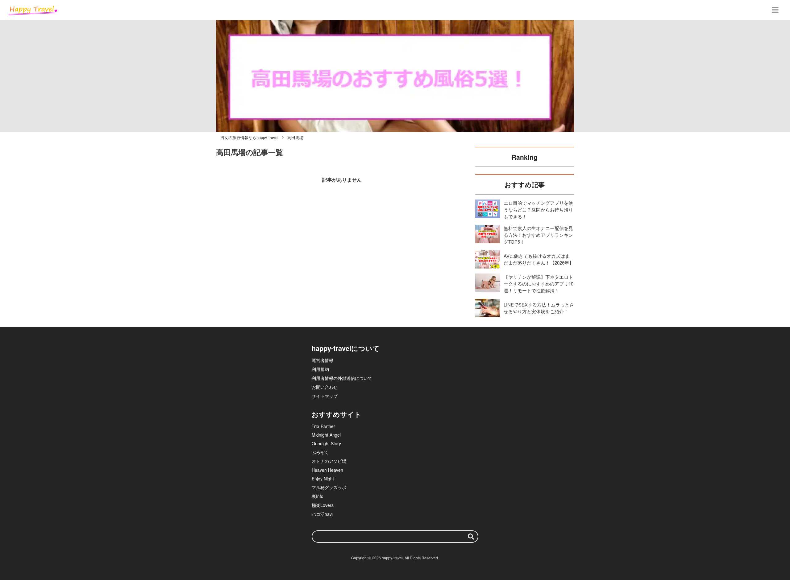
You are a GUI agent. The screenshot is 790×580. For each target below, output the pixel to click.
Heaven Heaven (327, 470)
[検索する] (471, 536)
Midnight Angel (326, 435)
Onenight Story (326, 443)
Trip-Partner (323, 426)
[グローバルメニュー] (775, 9)
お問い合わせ (325, 387)
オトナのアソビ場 (329, 461)
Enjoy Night (323, 478)
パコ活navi (322, 514)
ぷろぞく (320, 452)
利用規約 (320, 369)
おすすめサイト (336, 414)
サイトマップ (325, 396)
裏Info (317, 496)
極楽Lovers (323, 505)
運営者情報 (322, 360)
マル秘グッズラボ (329, 487)
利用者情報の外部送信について (342, 378)
